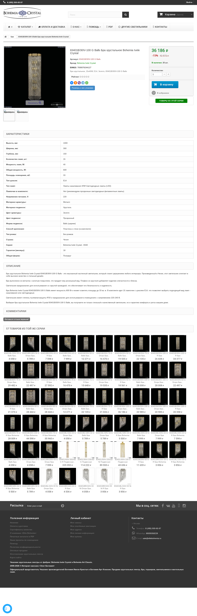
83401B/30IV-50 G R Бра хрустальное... (12, 408)
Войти (189, 2)
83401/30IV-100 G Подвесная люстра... (123, 461)
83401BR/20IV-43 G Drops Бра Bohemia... (49, 461)
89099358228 (152, 533)
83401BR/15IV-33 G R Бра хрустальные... (67, 488)
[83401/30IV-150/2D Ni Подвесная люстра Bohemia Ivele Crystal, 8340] (104, 449)
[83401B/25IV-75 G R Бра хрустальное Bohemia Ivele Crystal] (104, 396)
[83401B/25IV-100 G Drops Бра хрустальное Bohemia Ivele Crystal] (159, 370)
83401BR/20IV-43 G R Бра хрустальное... (49, 355)
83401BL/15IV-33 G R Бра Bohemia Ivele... (177, 461)
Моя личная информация (82, 533)
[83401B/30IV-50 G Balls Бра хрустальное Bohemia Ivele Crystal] (30, 370)
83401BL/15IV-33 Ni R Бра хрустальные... (122, 488)
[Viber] (79, 82)
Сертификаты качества (21, 530)
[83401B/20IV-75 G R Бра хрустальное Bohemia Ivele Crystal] (85, 370)
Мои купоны (76, 537)
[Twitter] (168, 505)
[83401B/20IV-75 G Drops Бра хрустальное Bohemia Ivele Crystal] (104, 343)
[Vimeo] (179, 505)
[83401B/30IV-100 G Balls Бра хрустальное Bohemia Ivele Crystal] (9, 115)
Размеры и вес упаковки (82, 88)
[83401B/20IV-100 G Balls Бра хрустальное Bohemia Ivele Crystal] (141, 396)
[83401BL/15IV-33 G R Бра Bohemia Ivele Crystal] (177, 449)
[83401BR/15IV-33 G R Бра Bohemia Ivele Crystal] (159, 449)
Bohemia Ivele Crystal (86, 63)
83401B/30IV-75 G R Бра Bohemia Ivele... (12, 435)
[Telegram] (83, 82)
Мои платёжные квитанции (83, 526)
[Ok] (62, 506)
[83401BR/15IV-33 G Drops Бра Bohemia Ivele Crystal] (30, 449)
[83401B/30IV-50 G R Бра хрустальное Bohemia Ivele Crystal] (12, 396)
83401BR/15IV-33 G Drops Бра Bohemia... (30, 461)
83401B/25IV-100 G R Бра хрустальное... (159, 355)
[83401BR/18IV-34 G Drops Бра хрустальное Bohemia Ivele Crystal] (30, 343)
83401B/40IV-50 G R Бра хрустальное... (49, 382)
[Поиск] (125, 15)
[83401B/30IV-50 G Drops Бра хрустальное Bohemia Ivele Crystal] (177, 370)
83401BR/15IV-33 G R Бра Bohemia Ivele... (159, 461)
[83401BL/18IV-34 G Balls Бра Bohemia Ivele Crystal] (85, 423)
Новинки (14, 523)
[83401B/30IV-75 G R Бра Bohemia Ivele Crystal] (12, 423)
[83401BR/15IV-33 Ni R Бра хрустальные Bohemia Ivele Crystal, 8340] (104, 476)
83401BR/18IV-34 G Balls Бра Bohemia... (30, 488)
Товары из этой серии (171, 101)
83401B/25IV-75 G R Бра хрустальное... (104, 408)
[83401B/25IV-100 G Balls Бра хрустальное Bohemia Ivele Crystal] (141, 370)
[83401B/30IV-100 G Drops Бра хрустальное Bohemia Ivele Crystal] (122, 396)
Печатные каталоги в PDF (22, 537)
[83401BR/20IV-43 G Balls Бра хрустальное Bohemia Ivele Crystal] (67, 343)
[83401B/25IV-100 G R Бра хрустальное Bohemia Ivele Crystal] (159, 343)
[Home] (5, 36)
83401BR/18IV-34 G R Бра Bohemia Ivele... (12, 488)
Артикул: (74, 59)
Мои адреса (76, 530)
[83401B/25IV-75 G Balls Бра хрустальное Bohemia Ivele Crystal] (85, 396)
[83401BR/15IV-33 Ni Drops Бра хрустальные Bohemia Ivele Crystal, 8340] (85, 476)
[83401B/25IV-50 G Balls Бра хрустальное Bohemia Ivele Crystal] (122, 343)
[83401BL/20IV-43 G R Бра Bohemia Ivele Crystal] (177, 423)
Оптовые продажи (18, 550)
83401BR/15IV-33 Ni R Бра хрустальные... (104, 488)
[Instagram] (184, 505)
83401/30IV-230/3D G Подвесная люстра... (86, 461)
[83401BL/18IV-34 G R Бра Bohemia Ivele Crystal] (122, 423)
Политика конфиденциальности (25, 547)
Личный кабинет (80, 518)
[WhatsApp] (86, 82)
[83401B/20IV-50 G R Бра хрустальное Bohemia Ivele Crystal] (141, 449)
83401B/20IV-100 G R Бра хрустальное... (177, 408)
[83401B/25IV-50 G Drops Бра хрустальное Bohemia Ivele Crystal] (104, 370)
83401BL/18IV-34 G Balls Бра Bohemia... (86, 435)
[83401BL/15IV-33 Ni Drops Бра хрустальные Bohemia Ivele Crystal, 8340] (49, 476)
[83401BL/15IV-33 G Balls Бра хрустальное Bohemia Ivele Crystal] (12, 343)
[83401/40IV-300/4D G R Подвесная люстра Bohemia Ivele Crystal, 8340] (67, 449)
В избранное (163, 93)
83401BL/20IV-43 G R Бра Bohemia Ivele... (177, 435)
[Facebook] (163, 505)
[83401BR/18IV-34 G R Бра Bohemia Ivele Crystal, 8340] (12, 476)
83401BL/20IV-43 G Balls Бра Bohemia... (141, 435)
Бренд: (73, 63)
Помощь (14, 543)
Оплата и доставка (19, 526)
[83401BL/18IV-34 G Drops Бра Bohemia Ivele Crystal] (104, 423)
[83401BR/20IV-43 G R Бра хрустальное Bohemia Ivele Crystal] (49, 343)
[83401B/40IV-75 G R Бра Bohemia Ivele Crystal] (49, 423)
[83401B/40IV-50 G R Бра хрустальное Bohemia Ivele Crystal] (49, 370)
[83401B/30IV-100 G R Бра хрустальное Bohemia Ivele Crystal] (177, 343)
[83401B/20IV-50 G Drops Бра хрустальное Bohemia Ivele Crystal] (67, 396)
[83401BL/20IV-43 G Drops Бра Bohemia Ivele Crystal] (159, 423)
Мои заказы (75, 523)
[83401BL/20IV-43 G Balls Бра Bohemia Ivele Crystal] (141, 423)
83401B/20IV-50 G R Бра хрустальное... (141, 461)
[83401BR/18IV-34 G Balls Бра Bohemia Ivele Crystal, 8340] (30, 476)
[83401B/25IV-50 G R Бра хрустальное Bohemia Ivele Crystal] (122, 370)
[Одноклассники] (75, 82)
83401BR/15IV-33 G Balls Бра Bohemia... (12, 461)
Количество (157, 70)
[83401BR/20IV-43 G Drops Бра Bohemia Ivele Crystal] (49, 449)
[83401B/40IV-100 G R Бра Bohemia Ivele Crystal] (30, 423)
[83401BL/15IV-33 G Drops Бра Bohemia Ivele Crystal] (67, 423)
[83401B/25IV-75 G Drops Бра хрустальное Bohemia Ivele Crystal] (141, 343)
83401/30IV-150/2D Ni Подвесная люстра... (104, 461)
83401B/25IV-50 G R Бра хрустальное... (123, 382)
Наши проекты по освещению (24, 540)
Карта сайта (15, 557)
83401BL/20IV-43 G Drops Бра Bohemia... (159, 435)
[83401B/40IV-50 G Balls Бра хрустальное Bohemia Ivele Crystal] (30, 396)
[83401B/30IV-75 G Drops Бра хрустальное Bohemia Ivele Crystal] (12, 370)
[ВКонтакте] (71, 82)
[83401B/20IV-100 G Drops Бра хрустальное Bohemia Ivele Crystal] (159, 396)
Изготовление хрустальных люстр (26, 554)
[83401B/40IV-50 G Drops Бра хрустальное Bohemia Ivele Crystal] (49, 396)
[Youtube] (173, 505)
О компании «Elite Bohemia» (23, 533)
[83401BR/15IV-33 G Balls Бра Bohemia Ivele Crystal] (12, 449)
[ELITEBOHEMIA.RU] (33, 13)
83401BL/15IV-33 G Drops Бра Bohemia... (67, 435)
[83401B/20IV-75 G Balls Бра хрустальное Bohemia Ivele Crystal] (67, 370)
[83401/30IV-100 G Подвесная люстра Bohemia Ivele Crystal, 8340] (122, 449)
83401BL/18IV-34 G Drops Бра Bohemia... (104, 435)
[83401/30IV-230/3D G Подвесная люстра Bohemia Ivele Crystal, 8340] (85, 449)
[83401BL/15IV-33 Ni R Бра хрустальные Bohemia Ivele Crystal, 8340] (122, 476)
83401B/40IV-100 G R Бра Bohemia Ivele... (31, 435)
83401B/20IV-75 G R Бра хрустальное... (86, 382)
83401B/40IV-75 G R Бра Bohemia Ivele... (49, 435)
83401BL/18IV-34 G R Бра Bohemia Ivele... (122, 435)
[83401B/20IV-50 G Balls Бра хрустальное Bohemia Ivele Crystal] (85, 343)
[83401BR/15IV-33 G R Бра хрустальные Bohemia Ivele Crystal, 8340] (67, 476)
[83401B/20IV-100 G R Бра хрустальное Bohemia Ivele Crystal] (177, 396)
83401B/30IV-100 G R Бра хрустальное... (177, 355)
